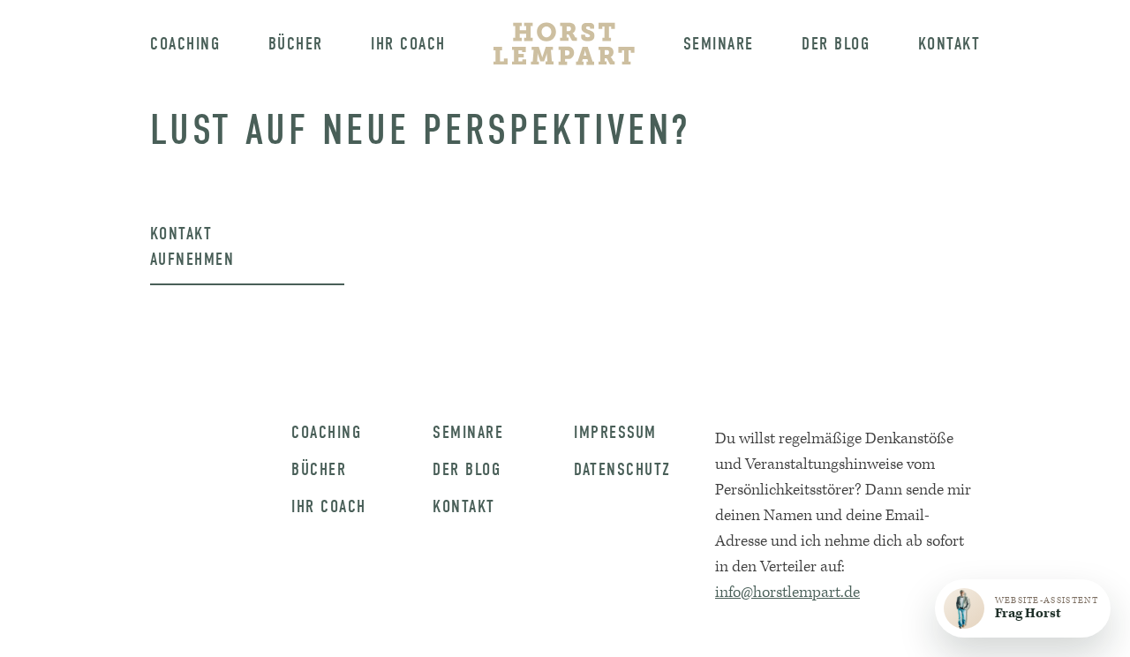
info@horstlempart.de (787, 592)
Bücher (295, 44)
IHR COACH (328, 507)
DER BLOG (467, 470)
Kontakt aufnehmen (192, 246)
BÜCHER (318, 470)
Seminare (718, 44)
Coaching (185, 44)
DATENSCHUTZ (622, 470)
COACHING (326, 432)
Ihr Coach (408, 44)
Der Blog (836, 44)
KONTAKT (464, 507)
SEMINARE (468, 432)
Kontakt (949, 44)
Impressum (615, 432)
